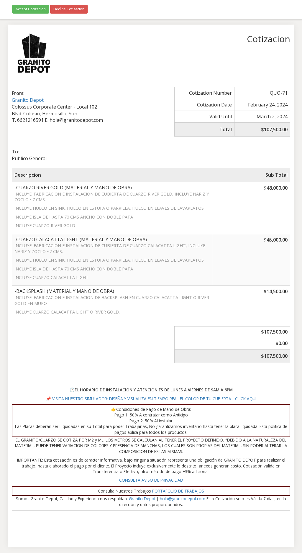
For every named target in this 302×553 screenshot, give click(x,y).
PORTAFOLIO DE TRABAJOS (178, 491)
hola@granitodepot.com (182, 498)
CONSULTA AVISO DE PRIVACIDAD (151, 480)
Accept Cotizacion (31, 9)
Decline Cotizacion (68, 9)
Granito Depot (28, 100)
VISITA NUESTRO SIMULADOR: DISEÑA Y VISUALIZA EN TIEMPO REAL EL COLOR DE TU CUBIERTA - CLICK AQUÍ (153, 398)
